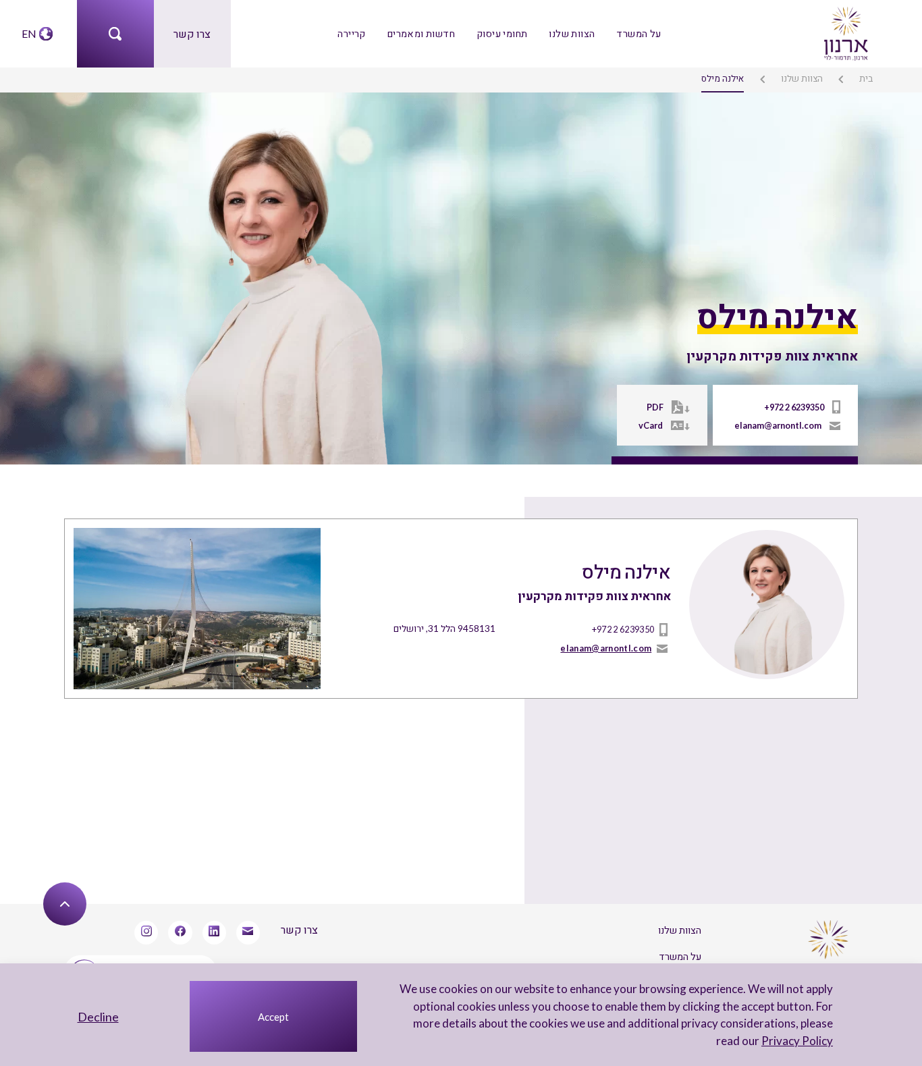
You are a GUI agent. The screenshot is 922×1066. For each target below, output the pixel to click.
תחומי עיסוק (502, 33)
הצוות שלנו (572, 33)
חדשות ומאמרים (421, 33)
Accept (273, 1017)
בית (866, 78)
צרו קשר (192, 33)
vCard (651, 425)
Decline (98, 1016)
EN (29, 33)
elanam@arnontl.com (777, 425)
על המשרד (638, 33)
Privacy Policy (797, 1041)
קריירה (351, 33)
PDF (655, 407)
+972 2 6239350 (794, 407)
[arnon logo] (845, 32)
